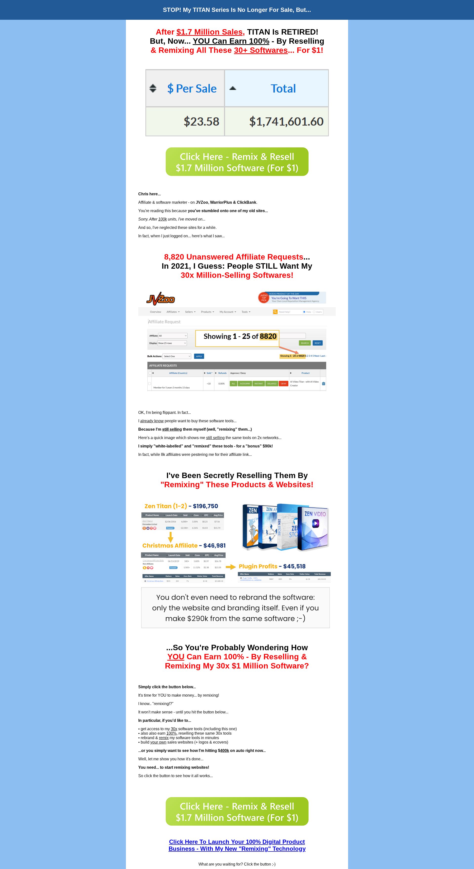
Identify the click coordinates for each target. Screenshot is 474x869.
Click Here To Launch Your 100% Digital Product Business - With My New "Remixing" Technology (237, 845)
